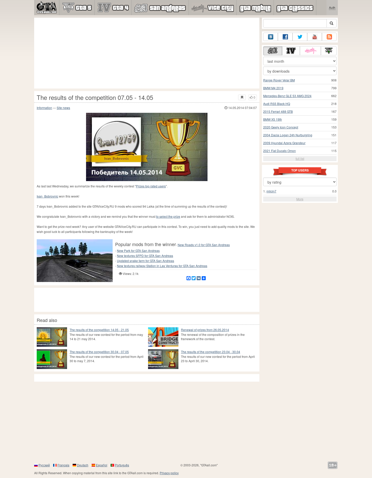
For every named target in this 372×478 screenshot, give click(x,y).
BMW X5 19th (272, 119)
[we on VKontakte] (270, 37)
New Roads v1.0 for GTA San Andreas (204, 245)
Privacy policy (169, 473)
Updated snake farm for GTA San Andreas (145, 260)
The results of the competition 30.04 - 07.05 (99, 352)
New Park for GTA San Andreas (138, 250)
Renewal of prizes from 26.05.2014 (205, 330)
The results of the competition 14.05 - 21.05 (99, 330)
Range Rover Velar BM (279, 80)
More (299, 199)
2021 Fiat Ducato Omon (279, 150)
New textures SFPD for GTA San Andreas (145, 255)
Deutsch (82, 465)
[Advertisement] (146, 53)
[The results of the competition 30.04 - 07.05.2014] (52, 359)
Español (101, 465)
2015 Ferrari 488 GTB (278, 111)
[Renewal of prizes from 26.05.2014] (163, 337)
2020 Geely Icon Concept (280, 127)
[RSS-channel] (329, 37)
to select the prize (168, 216)
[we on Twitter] (300, 37)
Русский (44, 465)
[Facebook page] (285, 37)
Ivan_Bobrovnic (47, 196)
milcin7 (271, 191)
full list (300, 158)
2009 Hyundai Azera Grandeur (284, 143)
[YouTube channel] (314, 37)
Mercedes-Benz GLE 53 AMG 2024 (287, 96)
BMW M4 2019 (273, 88)
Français (63, 465)
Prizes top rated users (151, 186)
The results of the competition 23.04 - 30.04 (210, 352)
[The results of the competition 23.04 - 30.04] (163, 359)
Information (44, 107)
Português (122, 465)
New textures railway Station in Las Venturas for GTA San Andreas (162, 266)
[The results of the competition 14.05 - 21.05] (52, 337)
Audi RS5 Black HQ (276, 103)
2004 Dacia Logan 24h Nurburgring (287, 135)
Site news (63, 107)
